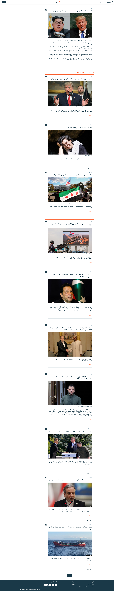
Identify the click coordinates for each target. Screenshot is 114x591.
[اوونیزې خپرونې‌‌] (7, 2)
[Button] (89, 68)
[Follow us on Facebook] (56, 585)
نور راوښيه (69, 576)
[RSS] (44, 585)
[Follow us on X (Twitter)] (53, 585)
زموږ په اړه (73, 584)
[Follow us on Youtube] (50, 585)
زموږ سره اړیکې (91, 584)
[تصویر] (11, 2)
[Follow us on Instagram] (47, 585)
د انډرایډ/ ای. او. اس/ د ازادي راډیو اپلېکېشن (86, 586)
